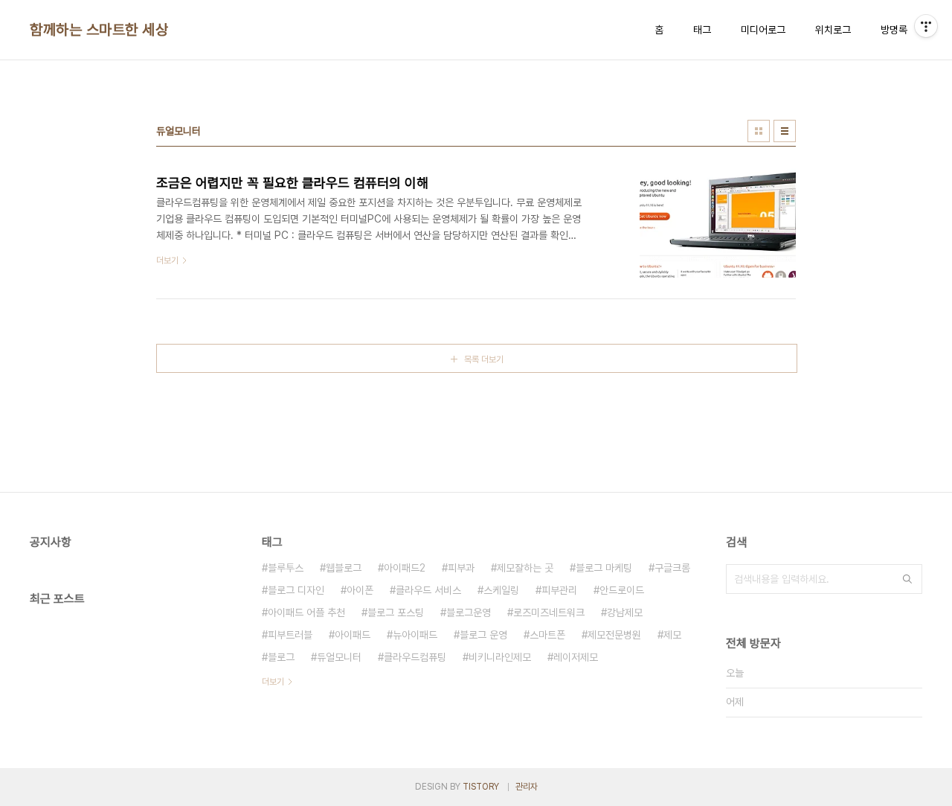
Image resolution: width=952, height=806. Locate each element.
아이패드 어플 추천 (306, 612)
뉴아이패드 (415, 635)
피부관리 (559, 590)
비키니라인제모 (500, 657)
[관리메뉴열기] (926, 26)
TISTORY (481, 786)
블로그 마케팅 (604, 568)
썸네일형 (758, 131)
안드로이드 (621, 590)
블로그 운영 (483, 635)
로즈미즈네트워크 (549, 612)
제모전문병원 (614, 635)
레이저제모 (575, 657)
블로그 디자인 (296, 590)
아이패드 (352, 635)
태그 (702, 30)
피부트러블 (290, 635)
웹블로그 (343, 568)
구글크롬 (672, 568)
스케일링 (501, 590)
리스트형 (785, 131)
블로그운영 (468, 612)
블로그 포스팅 (395, 612)
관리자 (526, 786)
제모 (672, 635)
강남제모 (625, 612)
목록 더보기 (484, 359)
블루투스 (285, 568)
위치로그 (833, 30)
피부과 (461, 568)
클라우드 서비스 (428, 590)
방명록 (894, 30)
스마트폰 (547, 635)
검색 (907, 579)
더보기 (273, 682)
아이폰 (360, 590)
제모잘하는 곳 (525, 568)
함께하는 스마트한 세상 (99, 30)
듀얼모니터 (339, 657)
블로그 (281, 657)
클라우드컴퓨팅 (415, 657)
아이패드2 (404, 568)
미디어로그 (763, 30)
